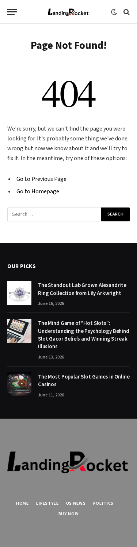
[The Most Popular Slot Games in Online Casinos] (19, 384)
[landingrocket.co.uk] (68, 12)
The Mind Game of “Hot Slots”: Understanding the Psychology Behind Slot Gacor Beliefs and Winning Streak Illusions (83, 334)
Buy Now (68, 514)
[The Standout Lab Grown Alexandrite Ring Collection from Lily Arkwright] (19, 293)
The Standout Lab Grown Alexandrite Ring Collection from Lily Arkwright (82, 289)
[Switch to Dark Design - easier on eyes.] (114, 12)
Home (22, 503)
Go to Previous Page (41, 179)
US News (76, 503)
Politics (103, 503)
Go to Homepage (37, 191)
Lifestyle (47, 503)
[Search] (126, 12)
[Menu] (12, 12)
